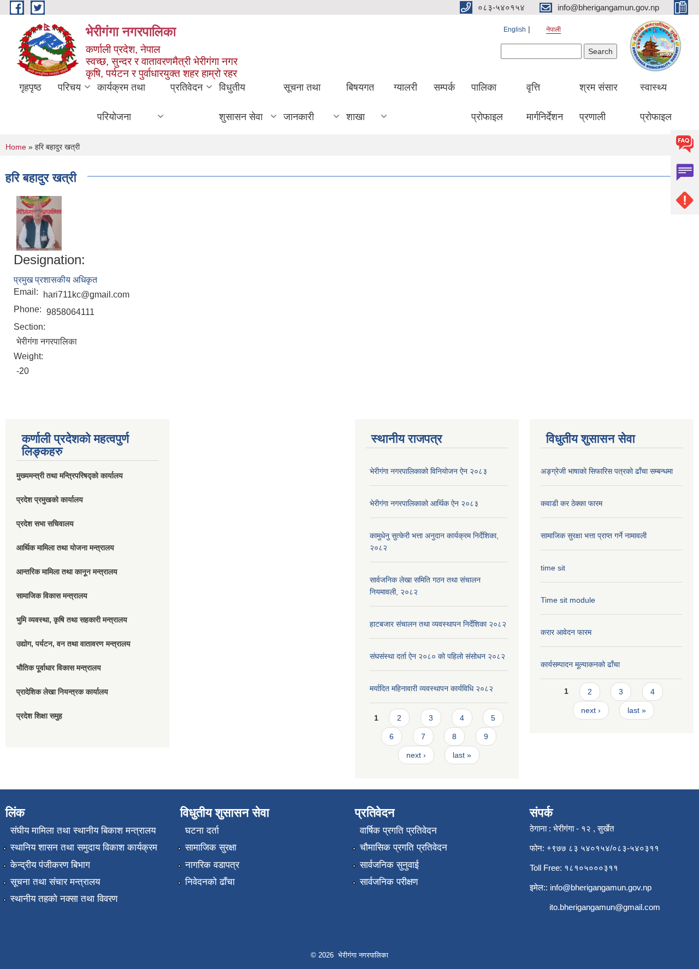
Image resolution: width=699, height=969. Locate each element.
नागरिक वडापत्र (212, 865)
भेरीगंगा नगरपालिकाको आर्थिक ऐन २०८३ (424, 503)
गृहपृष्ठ (30, 87)
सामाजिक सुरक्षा (210, 847)
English (514, 29)
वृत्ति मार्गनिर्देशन (544, 102)
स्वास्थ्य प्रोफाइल (656, 102)
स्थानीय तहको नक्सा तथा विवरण (63, 899)
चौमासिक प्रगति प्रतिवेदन (403, 847)
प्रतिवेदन (186, 87)
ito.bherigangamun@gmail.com (604, 907)
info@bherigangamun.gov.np (600, 887)
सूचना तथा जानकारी (302, 102)
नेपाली (553, 29)
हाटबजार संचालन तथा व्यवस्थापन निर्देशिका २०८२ (438, 624)
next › (416, 755)
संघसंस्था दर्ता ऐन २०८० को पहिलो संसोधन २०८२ (437, 656)
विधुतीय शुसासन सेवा (241, 102)
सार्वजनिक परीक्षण (389, 882)
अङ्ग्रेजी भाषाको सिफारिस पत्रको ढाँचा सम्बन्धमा (607, 471)
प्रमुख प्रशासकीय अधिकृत (55, 279)
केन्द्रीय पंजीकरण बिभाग (50, 865)
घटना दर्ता (202, 830)
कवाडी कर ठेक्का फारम (571, 503)
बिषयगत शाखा (360, 102)
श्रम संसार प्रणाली (598, 102)
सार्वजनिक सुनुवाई (389, 865)
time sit (553, 567)
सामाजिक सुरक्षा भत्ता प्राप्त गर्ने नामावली (594, 535)
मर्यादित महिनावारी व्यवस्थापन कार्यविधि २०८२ (431, 688)
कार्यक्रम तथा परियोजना (121, 102)
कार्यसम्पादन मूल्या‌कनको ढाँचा (580, 664)
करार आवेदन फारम (566, 632)
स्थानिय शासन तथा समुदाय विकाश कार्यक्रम (83, 847)
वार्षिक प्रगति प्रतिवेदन (398, 830)
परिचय (69, 87)
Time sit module (568, 600)
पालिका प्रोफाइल (487, 102)
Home (15, 146)
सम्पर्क (444, 87)
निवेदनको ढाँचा (210, 882)
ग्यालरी (405, 87)
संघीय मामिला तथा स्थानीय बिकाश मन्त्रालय (83, 830)
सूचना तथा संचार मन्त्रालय (55, 882)
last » (462, 755)
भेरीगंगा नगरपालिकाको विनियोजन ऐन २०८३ (428, 471)
